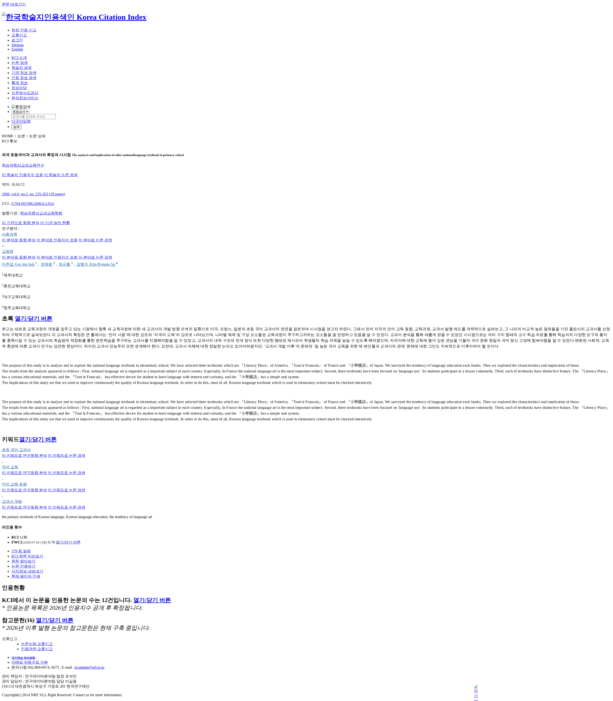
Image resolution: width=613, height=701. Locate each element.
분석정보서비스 (24, 98)
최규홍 (65, 264)
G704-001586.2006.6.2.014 (32, 204)
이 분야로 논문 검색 (95, 240)
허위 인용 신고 (23, 30)
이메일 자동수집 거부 (29, 662)
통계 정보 (19, 83)
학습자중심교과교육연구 (23, 165)
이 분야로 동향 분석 (18, 240)
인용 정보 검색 (23, 78)
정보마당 (19, 88)
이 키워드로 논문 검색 (66, 455)
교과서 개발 (12, 501)
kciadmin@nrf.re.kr (89, 667)
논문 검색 (19, 63)
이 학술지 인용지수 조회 (22, 175)
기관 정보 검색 (23, 73)
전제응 (47, 264)
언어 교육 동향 (14, 484)
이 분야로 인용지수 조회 (57, 240)
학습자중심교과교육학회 (41, 213)
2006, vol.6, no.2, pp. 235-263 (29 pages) (33, 194)
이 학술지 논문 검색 (61, 175)
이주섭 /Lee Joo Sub (18, 264)
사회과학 (9, 234)
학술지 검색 (21, 68)
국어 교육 (10, 467)
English (17, 49)
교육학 (7, 251)
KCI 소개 (19, 58)
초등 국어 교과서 (16, 450)
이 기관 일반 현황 (55, 223)
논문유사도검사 (24, 93)
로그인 (17, 40)
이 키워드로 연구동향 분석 (24, 455)
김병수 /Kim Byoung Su (96, 264)
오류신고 (19, 35)
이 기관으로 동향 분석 (20, 223)
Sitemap (17, 45)
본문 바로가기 (14, 4)
